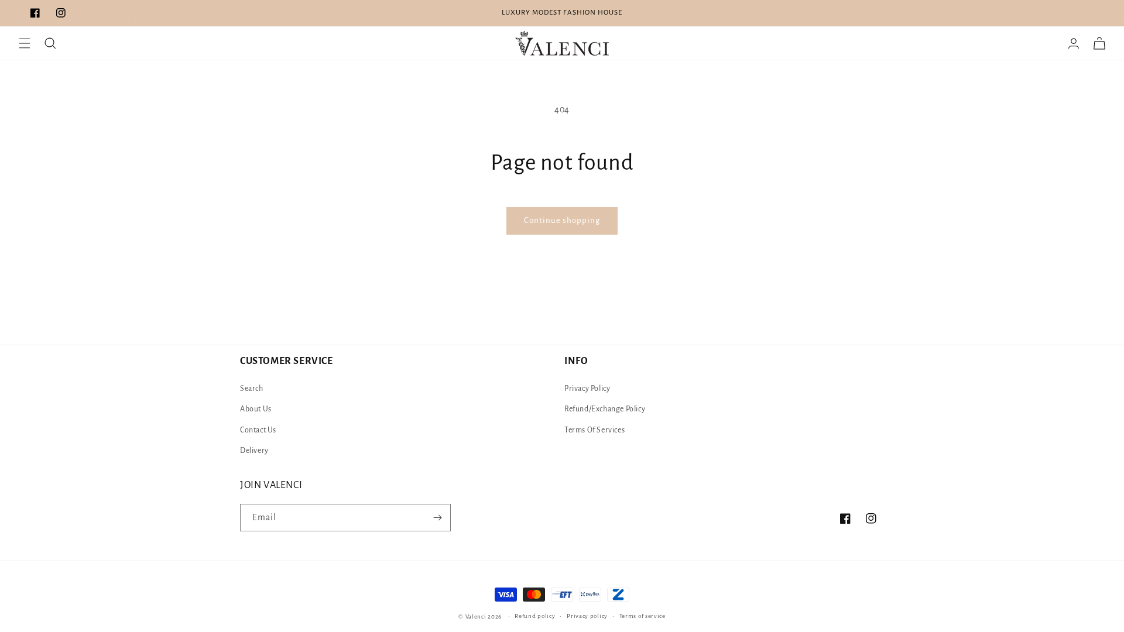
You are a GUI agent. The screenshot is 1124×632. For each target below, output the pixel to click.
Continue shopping (562, 220)
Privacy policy (587, 616)
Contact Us (258, 430)
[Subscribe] (437, 517)
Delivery (254, 450)
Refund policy (535, 616)
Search (251, 388)
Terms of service (642, 616)
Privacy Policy (587, 388)
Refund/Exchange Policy (604, 409)
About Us (256, 409)
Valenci (476, 616)
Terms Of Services (594, 430)
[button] (24, 43)
